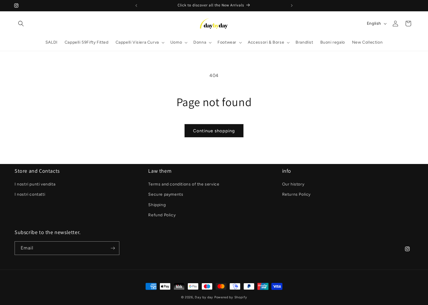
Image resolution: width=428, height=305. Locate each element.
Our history (293, 184)
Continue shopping (214, 130)
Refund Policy (162, 215)
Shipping (157, 204)
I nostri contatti (30, 194)
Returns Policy (296, 194)
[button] (21, 23)
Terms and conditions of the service (183, 184)
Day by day (204, 297)
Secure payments (165, 194)
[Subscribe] (112, 248)
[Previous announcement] (136, 5)
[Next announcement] (291, 5)
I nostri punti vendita (35, 184)
